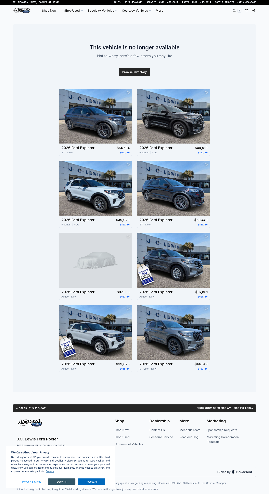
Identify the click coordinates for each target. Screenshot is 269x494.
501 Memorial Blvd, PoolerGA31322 (36, 2)
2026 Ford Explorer (78, 148)
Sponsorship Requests (222, 430)
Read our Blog (189, 437)
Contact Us (157, 430)
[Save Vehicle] (128, 92)
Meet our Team (189, 430)
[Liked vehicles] (246, 10)
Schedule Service (161, 437)
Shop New (122, 430)
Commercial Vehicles (129, 444)
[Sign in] (253, 10)
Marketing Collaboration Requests (223, 439)
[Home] (22, 10)
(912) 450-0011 (133, 2)
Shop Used (122, 437)
